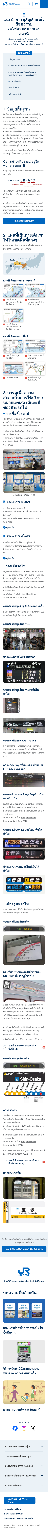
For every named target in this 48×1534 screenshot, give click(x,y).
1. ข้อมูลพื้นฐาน (14, 59)
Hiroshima (31, 594)
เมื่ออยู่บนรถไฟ (15, 94)
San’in (15, 597)
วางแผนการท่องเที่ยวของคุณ (18, 1456)
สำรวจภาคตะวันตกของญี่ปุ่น (18, 1446)
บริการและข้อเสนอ (13, 1485)
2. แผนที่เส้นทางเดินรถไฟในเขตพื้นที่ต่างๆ (24, 65)
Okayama (7, 597)
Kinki (23, 594)
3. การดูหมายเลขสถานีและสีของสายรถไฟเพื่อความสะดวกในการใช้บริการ (22, 73)
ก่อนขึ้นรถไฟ (14, 88)
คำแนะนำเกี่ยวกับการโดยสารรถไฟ (20, 1475)
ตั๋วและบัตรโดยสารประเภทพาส (19, 1466)
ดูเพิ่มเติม (10, 527)
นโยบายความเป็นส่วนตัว (13, 1514)
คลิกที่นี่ (16, 434)
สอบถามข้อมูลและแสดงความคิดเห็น (18, 1518)
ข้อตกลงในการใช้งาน (12, 1509)
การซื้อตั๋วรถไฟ (15, 81)
